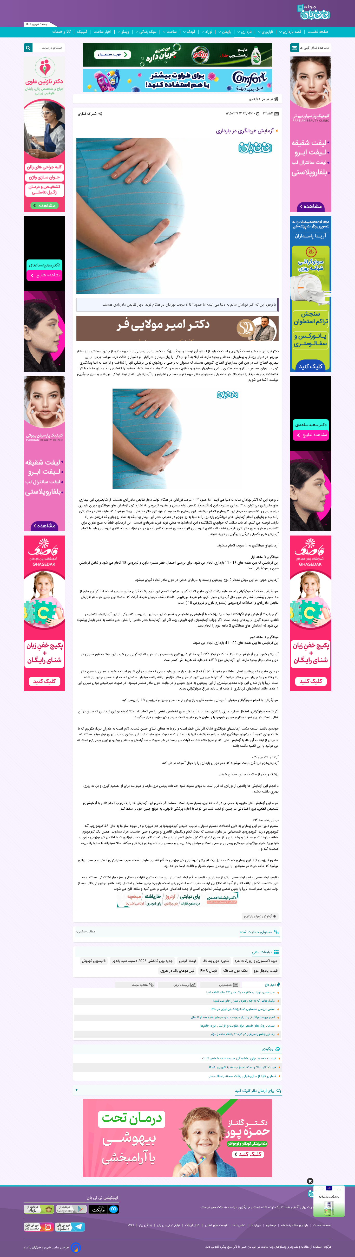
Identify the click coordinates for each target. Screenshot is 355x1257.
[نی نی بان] (313, 12)
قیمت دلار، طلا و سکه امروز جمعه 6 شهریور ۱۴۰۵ (242, 1067)
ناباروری (267, 32)
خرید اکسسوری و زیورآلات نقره (256, 961)
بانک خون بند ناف (235, 971)
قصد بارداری (292, 32)
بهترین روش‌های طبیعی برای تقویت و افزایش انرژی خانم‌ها (237, 1025)
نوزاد (208, 32)
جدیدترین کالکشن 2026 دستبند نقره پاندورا (142, 961)
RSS (131, 1225)
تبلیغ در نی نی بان (168, 1225)
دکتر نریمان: (270, 351)
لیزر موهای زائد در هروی (177, 971)
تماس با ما (239, 1225)
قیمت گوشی (187, 961)
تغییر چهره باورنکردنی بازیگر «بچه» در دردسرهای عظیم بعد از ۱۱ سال (233, 1017)
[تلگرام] (69, 1231)
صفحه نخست (318, 32)
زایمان (226, 32)
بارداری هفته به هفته (294, 1225)
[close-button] (310, 1181)
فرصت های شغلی (216, 1225)
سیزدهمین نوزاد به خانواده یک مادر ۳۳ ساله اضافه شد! (240, 992)
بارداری (246, 32)
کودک (191, 32)
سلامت (172, 32)
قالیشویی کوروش (94, 961)
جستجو (271, 1225)
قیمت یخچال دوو (266, 971)
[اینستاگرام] (39, 1231)
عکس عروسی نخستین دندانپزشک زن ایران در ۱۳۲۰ (243, 1009)
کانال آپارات (192, 1225)
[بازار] (39, 1209)
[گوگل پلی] (71, 1209)
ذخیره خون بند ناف (215, 961)
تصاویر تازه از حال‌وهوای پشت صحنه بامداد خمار (242, 1076)
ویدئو (125, 32)
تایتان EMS (208, 971)
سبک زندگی (147, 32)
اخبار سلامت (102, 32)
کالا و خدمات (61, 32)
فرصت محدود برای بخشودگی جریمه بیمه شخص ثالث (239, 1058)
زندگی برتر (145, 1225)
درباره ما (256, 1225)
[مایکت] (103, 1209)
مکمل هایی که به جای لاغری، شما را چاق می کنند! (244, 1000)
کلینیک (82, 32)
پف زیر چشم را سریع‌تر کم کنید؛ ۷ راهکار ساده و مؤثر (243, 1034)
